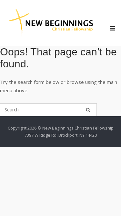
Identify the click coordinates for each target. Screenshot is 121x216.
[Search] (88, 109)
